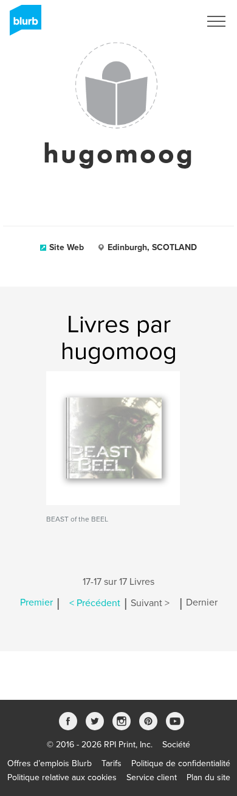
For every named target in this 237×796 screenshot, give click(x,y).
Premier (36, 603)
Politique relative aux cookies (62, 777)
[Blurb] (22, 24)
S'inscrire (166, 21)
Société (176, 744)
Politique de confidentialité (180, 763)
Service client (151, 777)
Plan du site (208, 777)
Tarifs (111, 763)
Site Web (66, 247)
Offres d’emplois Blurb (49, 763)
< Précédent (94, 603)
